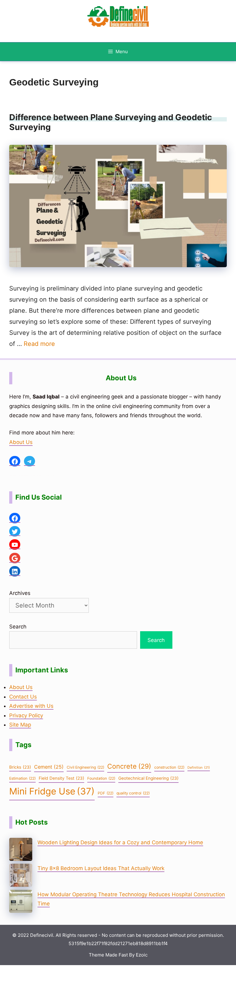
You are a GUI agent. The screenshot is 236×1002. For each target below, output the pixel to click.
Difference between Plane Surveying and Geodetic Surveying (110, 122)
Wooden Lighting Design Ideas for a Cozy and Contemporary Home (120, 842)
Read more (39, 343)
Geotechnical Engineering (148, 778)
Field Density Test (61, 778)
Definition (198, 768)
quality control (133, 793)
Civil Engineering (85, 767)
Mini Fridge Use (52, 791)
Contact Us (23, 697)
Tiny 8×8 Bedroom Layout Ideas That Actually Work (100, 868)
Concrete (129, 766)
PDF (105, 793)
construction (169, 767)
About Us (21, 442)
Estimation (22, 778)
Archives (19, 593)
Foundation (101, 778)
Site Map (20, 725)
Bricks (20, 767)
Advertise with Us (31, 706)
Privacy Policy (26, 715)
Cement (49, 767)
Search (17, 627)
